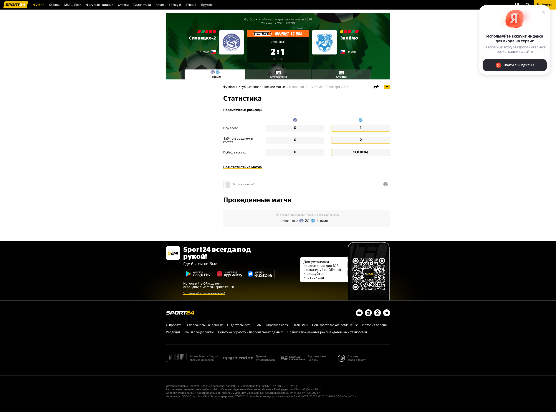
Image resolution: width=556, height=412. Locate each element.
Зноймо (349, 38)
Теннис (191, 5)
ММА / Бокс (72, 5)
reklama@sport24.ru (207, 389)
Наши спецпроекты (199, 332)
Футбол (38, 5)
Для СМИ (301, 325)
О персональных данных (204, 325)
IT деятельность (239, 325)
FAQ (258, 325)
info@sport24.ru (311, 389)
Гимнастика (142, 5)
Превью (215, 76)
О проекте (173, 325)
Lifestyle (175, 5)
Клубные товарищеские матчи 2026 (285, 19)
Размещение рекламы (180, 389)
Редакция (173, 332)
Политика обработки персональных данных (250, 332)
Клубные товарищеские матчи (261, 87)
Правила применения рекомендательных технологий (327, 332)
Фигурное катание (99, 5)
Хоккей (54, 5)
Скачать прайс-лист (260, 389)
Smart (160, 5)
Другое (206, 5)
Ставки (123, 5)
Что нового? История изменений (204, 293)
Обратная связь (278, 325)
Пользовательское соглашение (335, 325)
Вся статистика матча (242, 167)
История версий (374, 325)
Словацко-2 (202, 38)
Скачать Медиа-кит (233, 389)
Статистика (278, 76)
